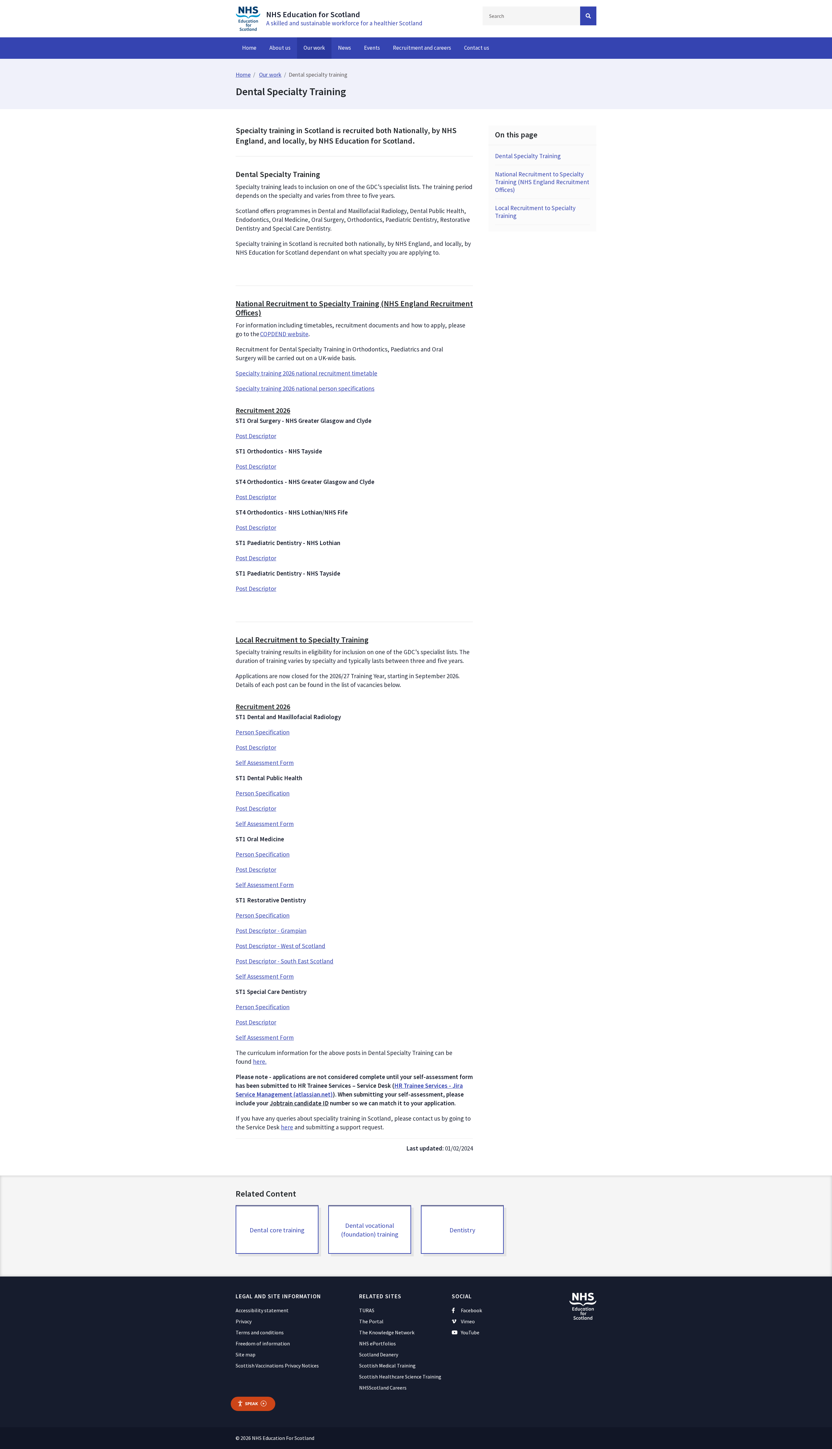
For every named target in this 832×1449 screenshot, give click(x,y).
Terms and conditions (260, 1332)
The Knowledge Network (386, 1332)
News (344, 47)
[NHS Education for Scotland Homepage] (248, 18)
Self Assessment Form (265, 763)
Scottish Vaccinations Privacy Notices (277, 1365)
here (287, 1127)
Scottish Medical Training (387, 1365)
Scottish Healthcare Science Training (400, 1376)
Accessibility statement (262, 1310)
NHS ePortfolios (377, 1343)
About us (280, 47)
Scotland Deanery (378, 1354)
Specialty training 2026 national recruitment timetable (306, 373)
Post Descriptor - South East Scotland (284, 961)
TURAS (366, 1310)
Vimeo (468, 1321)
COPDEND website (284, 334)
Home (249, 47)
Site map (245, 1354)
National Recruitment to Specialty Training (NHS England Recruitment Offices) (542, 182)
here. (259, 1061)
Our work (314, 47)
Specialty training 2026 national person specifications (305, 388)
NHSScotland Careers (383, 1387)
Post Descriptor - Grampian (271, 930)
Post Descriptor (256, 436)
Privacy (244, 1321)
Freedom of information (263, 1343)
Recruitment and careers (422, 47)
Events (372, 47)
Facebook (471, 1310)
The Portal (371, 1321)
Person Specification (263, 732)
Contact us (476, 47)
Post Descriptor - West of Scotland (280, 946)
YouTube (470, 1332)
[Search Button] (588, 15)
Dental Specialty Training (528, 156)
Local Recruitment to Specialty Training (535, 212)
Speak (251, 1403)
